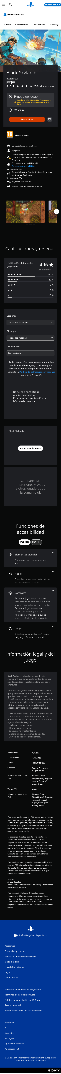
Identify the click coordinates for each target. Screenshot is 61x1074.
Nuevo (7, 24)
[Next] (56, 211)
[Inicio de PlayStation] (30, 4)
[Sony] (54, 1072)
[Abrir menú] (3, 4)
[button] (23, 166)
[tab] (24, 542)
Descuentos (39, 24)
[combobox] (30, 322)
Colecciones (21, 24)
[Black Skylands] (25, 212)
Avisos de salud (14, 882)
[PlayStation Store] (15, 14)
